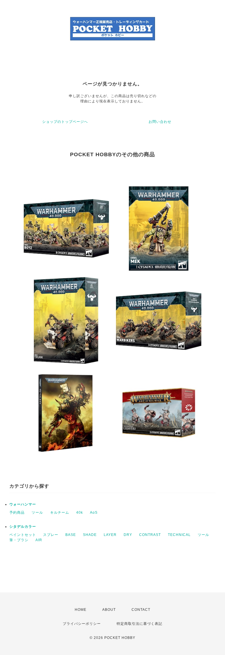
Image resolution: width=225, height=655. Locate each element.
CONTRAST (150, 535)
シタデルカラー (22, 527)
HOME (80, 610)
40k (79, 512)
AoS (94, 512)
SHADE (90, 535)
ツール (37, 512)
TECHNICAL (179, 535)
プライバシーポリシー (82, 624)
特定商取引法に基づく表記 (139, 624)
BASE (70, 535)
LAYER (110, 535)
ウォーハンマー (22, 504)
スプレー (50, 535)
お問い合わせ (160, 122)
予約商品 (17, 512)
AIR (38, 540)
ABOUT (109, 610)
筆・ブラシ (18, 540)
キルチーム (59, 512)
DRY (128, 535)
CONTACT (141, 610)
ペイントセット (22, 535)
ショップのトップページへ (65, 122)
